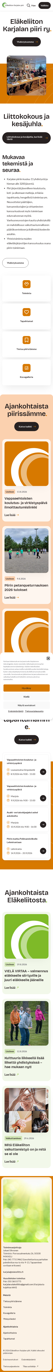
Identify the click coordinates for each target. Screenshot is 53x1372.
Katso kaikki (25, 426)
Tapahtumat (9, 1338)
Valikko (44, 5)
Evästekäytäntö (15, 711)
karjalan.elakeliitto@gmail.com (18, 1284)
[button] (48, 658)
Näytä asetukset (26, 705)
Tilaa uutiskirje (29, 1366)
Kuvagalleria (9, 1313)
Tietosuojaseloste (11, 1366)
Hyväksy (26, 688)
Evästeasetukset (10, 1360)
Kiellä (26, 696)
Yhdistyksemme (25, 41)
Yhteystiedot (9, 1318)
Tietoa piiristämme (12, 1301)
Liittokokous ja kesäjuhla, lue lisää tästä (24, 137)
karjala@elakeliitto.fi (13, 1271)
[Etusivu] (13, 5)
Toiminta (7, 1307)
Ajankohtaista (10, 1332)
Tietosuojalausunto (34, 711)
